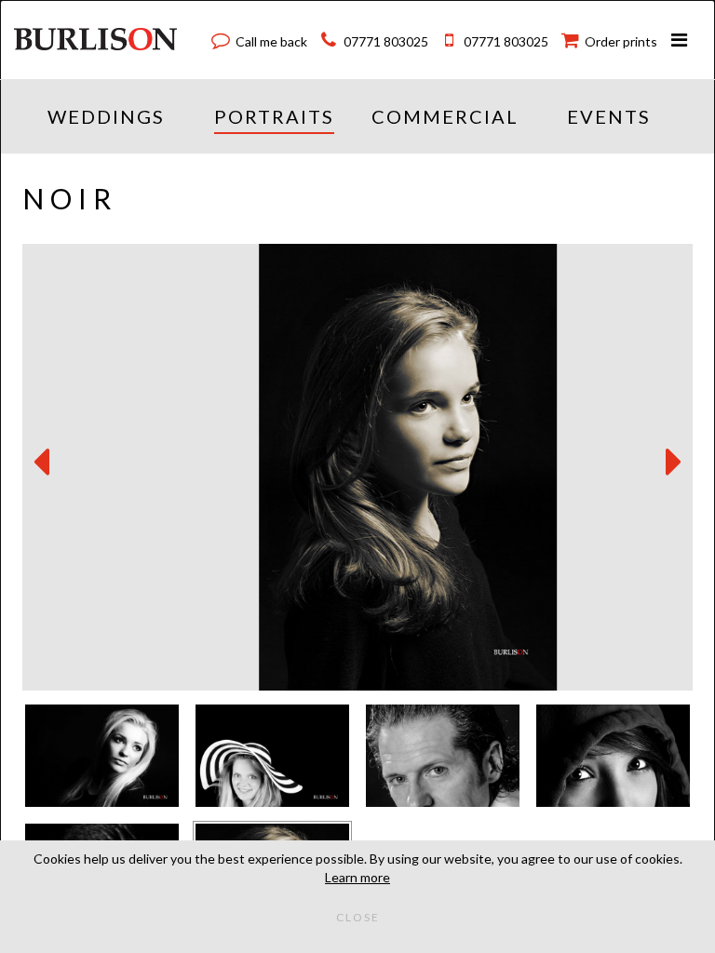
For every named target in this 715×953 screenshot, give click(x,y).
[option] (357, 467)
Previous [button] (41, 462)
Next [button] (674, 462)
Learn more (357, 877)
